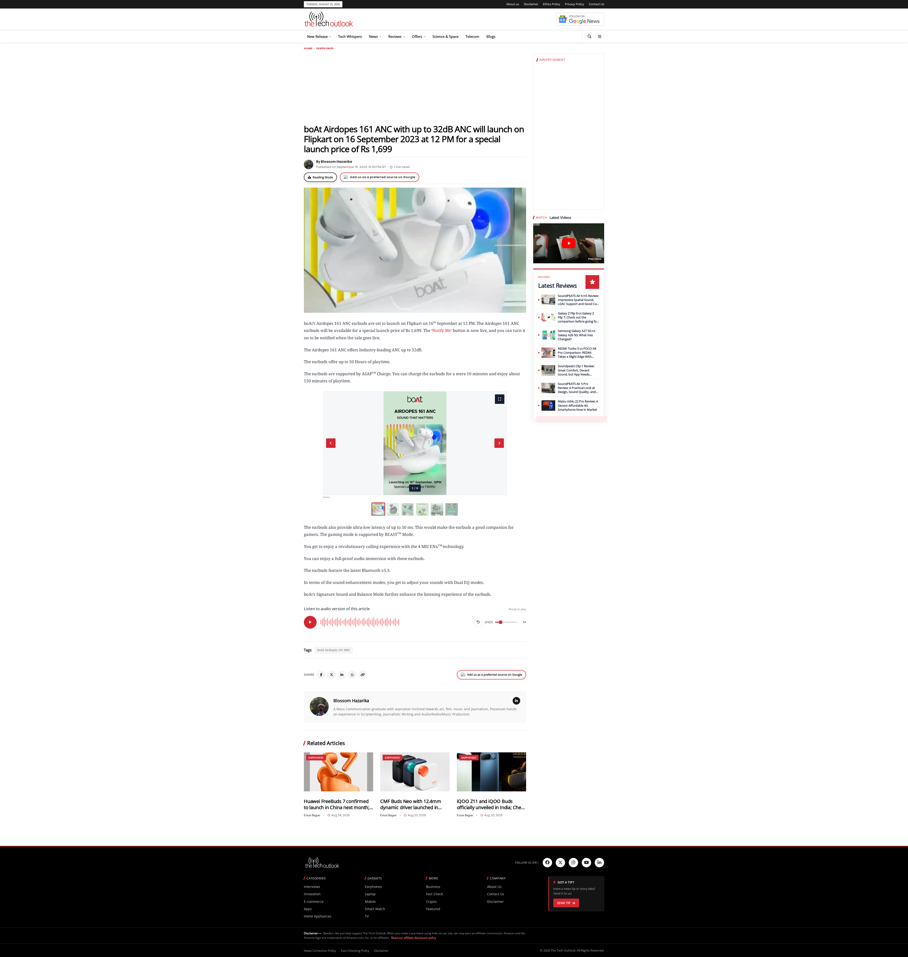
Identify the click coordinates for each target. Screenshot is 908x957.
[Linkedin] (599, 862)
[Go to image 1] (378, 509)
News (373, 36)
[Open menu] (599, 36)
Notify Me (441, 330)
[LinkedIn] (342, 674)
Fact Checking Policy (355, 950)
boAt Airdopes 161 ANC (333, 650)
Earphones (324, 48)
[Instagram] (573, 862)
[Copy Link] (362, 674)
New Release (317, 36)
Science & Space (445, 36)
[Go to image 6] (451, 509)
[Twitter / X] (331, 674)
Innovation (312, 894)
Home (308, 48)
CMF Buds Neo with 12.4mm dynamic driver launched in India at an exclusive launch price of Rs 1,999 (410, 804)
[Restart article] (478, 622)
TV (367, 916)
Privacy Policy (574, 4)
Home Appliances (318, 916)
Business (433, 886)
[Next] (499, 443)
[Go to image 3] (407, 509)
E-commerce (313, 901)
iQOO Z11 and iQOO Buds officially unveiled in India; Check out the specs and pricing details (491, 804)
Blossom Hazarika (351, 700)
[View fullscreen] (499, 399)
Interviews (312, 886)
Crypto (431, 901)
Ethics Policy (551, 4)
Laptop (370, 894)
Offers (417, 36)
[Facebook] (321, 674)
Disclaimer (531, 4)
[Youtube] (586, 862)
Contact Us (596, 4)
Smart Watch (375, 909)
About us (512, 4)
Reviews (395, 36)
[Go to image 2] (393, 509)
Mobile (370, 901)
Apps (308, 909)
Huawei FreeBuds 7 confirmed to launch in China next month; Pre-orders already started (336, 804)
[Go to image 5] (437, 509)
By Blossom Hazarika (334, 161)
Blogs (490, 36)
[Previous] (331, 443)
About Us (494, 886)
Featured (433, 909)
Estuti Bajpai (312, 815)
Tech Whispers (350, 36)
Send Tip (564, 903)
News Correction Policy (320, 950)
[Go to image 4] (422, 509)
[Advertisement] (415, 87)
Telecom (472, 36)
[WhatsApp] (352, 674)
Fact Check (434, 894)
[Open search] (589, 36)
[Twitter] (560, 862)
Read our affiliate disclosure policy (413, 938)
